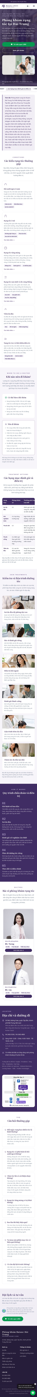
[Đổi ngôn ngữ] (28, 6)
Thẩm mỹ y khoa (7, 1361)
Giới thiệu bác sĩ (18, 950)
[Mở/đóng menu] (34, 6)
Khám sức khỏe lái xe (8, 1367)
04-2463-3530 (9, 1034)
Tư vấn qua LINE (20, 44)
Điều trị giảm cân (7, 1358)
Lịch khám (23, 1356)
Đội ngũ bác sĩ (24, 1350)
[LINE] (32, 1392)
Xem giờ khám (18, 50)
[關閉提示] (35, 1384)
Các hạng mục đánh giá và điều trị (19, 89)
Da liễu (4, 1350)
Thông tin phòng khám (27, 1353)
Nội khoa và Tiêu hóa (8, 1364)
